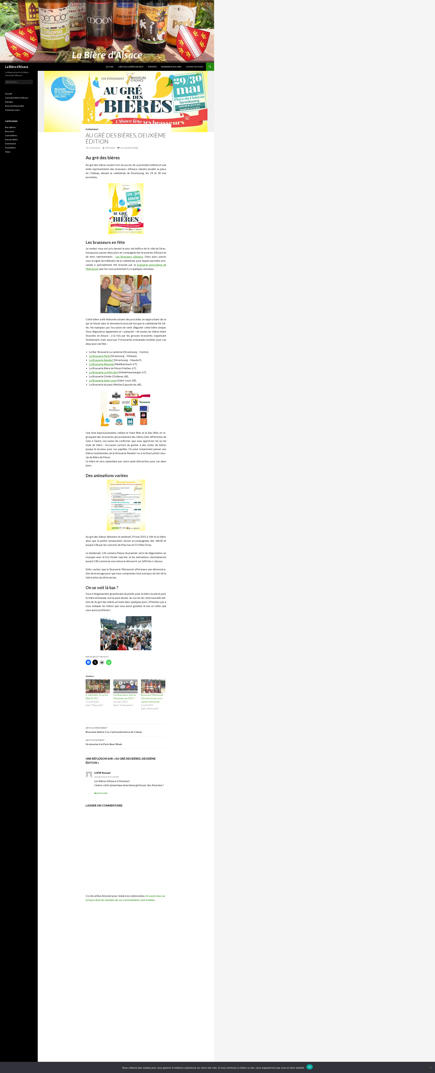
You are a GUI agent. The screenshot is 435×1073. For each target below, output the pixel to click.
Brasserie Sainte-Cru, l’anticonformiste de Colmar (114, 730)
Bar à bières (10, 127)
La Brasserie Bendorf (101, 360)
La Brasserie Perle (99, 355)
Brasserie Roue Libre (171, 67)
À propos (152, 67)
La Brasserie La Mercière (103, 372)
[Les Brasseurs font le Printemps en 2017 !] (125, 686)
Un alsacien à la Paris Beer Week (104, 742)
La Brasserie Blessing (101, 364)
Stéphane (110, 148)
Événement (92, 129)
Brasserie (9, 131)
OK (309, 1067)
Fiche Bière (10, 147)
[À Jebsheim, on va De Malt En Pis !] (98, 686)
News (7, 151)
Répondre (102, 793)
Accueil (110, 67)
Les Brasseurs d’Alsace (129, 256)
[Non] (430, 1067)
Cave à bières (11, 135)
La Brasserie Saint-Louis (103, 380)
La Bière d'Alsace (16, 67)
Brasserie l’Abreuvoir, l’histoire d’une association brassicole (152, 698)
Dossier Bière (11, 139)
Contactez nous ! (195, 67)
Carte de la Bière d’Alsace (130, 67)
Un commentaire (129, 148)
